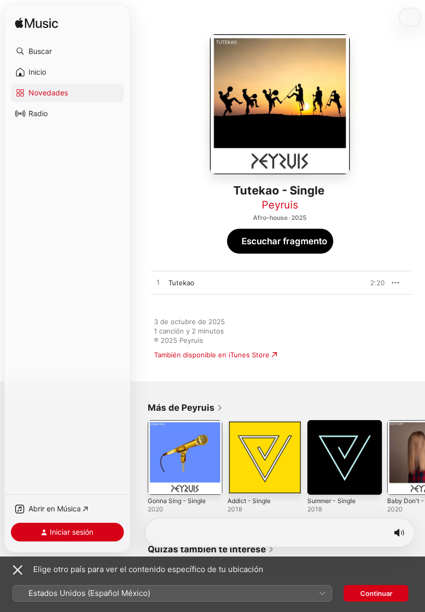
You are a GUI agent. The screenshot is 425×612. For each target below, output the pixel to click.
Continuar (376, 593)
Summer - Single (331, 501)
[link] (185, 407)
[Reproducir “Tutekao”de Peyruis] (158, 282)
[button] (67, 51)
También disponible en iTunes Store (212, 355)
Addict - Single (249, 501)
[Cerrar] (17, 570)
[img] (36, 24)
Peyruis (280, 205)
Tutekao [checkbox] (181, 283)
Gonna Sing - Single (177, 501)
